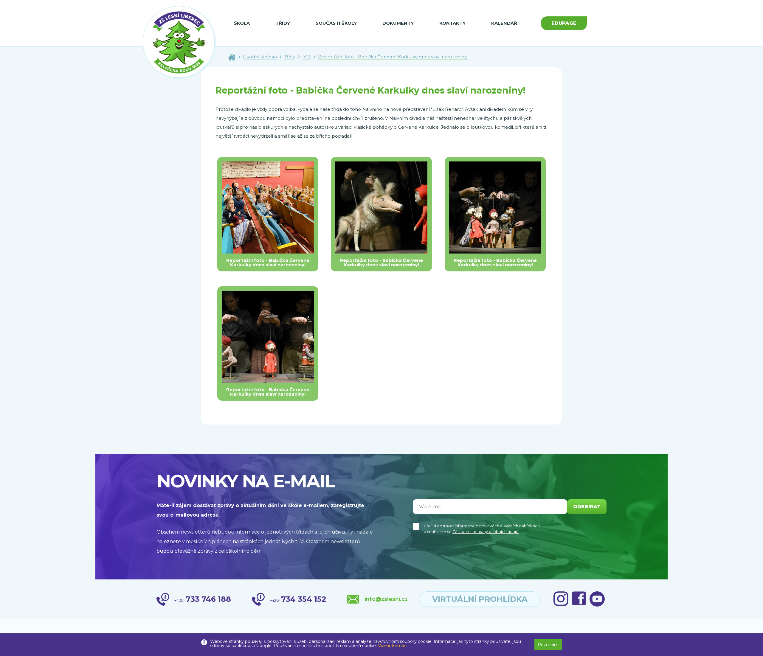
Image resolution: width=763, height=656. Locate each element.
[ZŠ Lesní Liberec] (179, 42)
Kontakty (452, 23)
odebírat (587, 506)
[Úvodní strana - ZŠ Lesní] (232, 57)
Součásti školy (336, 23)
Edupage (563, 23)
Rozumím (548, 644)
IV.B (306, 57)
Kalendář (504, 23)
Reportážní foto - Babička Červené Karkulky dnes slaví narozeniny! (393, 57)
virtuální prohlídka (480, 599)
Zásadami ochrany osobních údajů (485, 531)
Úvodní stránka (260, 57)
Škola (242, 23)
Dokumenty (398, 23)
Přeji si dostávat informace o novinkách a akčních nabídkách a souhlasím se (482, 528)
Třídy (282, 23)
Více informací (392, 645)
